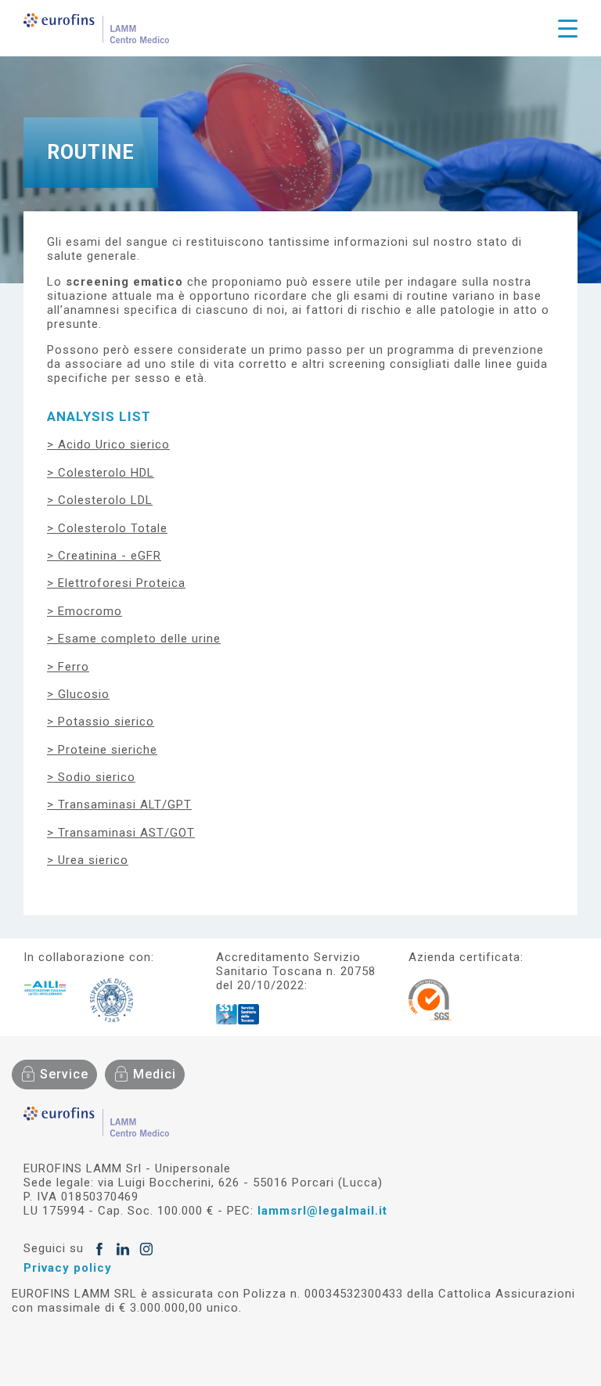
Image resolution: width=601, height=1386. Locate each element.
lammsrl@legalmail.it (322, 1211)
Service (64, 1074)
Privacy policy (67, 1268)
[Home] (96, 28)
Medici (154, 1074)
